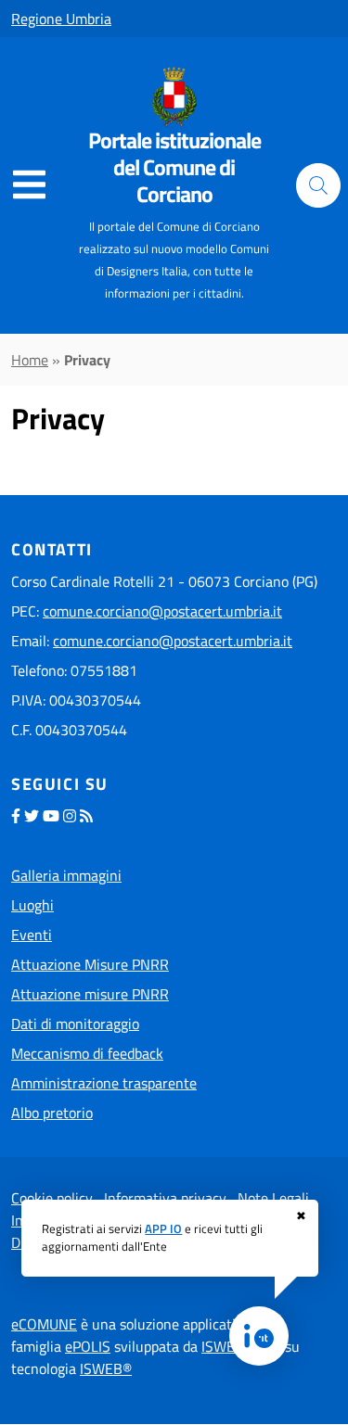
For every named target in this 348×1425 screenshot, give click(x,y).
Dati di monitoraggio (75, 1023)
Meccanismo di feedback (87, 1053)
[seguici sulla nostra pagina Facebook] (15, 816)
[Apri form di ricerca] (318, 185)
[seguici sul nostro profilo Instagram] (69, 816)
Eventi (31, 934)
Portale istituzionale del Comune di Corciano (174, 166)
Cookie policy (52, 1198)
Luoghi (32, 905)
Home (29, 360)
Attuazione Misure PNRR (90, 964)
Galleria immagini (66, 875)
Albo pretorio (52, 1112)
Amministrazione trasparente (104, 1083)
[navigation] (29, 185)
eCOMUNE (44, 1324)
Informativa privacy (165, 1198)
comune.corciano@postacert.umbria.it (162, 611)
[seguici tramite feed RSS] (86, 816)
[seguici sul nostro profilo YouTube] (51, 816)
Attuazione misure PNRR (90, 994)
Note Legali (273, 1198)
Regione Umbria (61, 18)
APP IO (163, 1228)
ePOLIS (87, 1346)
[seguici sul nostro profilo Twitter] (31, 816)
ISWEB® (106, 1368)
